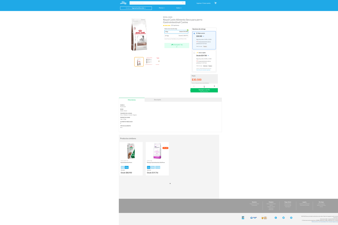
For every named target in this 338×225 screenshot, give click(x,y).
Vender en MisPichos (321, 205)
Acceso (321, 206)
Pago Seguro (287, 206)
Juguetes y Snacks (271, 206)
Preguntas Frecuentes (254, 203)
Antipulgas (271, 208)
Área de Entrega (287, 203)
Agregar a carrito (204, 90)
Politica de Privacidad (304, 205)
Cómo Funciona (321, 203)
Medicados (271, 209)
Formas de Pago (287, 205)
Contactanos (254, 205)
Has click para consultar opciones (203, 69)
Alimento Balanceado (271, 203)
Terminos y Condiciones (305, 203)
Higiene (271, 205)
